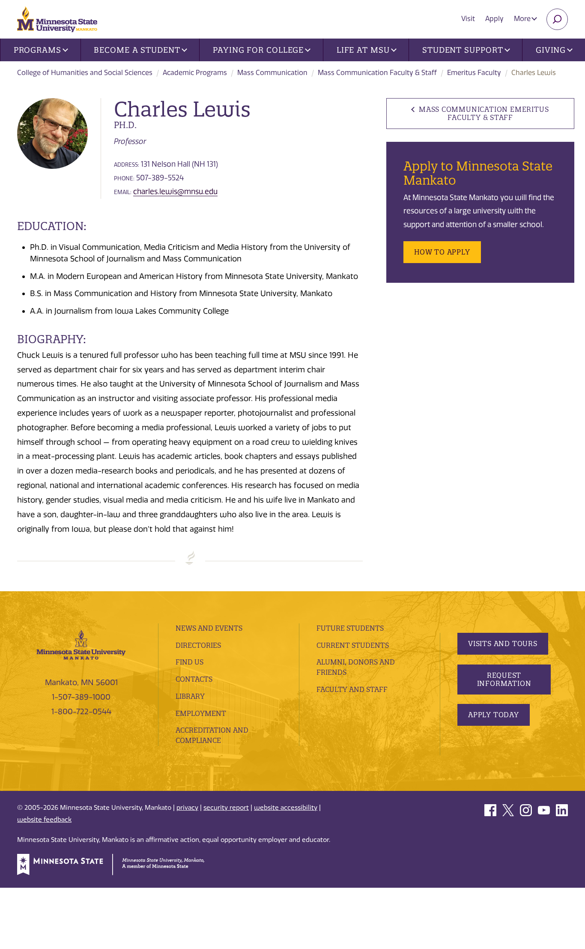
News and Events (209, 628)
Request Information (504, 679)
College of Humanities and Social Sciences (84, 73)
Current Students (352, 645)
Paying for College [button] (258, 50)
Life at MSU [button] (363, 50)
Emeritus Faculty (474, 73)
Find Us (189, 662)
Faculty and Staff (352, 689)
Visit (468, 19)
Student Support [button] (462, 50)
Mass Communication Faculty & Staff (377, 73)
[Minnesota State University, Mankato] (81, 644)
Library (190, 696)
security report (226, 807)
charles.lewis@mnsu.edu (175, 191)
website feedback (44, 819)
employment (201, 713)
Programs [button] (37, 50)
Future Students (350, 628)
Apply (494, 19)
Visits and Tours (502, 643)
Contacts (194, 679)
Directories (198, 645)
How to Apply (442, 252)
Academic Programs (195, 73)
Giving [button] (551, 50)
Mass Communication (272, 73)
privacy (187, 807)
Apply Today (493, 714)
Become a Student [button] (137, 50)
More (523, 19)
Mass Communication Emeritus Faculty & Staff (484, 113)
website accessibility (285, 807)
